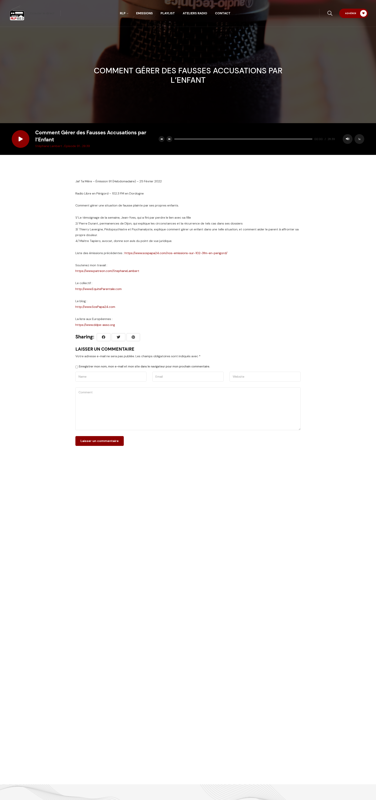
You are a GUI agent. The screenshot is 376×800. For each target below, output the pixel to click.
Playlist (168, 13)
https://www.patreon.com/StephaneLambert (107, 271)
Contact (222, 13)
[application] (268, 139)
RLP (123, 13)
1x (359, 139)
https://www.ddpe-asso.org (95, 325)
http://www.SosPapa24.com (95, 307)
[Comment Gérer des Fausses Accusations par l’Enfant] (133, 337)
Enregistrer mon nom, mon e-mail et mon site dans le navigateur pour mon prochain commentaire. (144, 366)
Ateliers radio (195, 13)
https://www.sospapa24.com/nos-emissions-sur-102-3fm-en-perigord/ (176, 253)
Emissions (144, 13)
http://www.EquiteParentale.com (98, 289)
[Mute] (347, 139)
